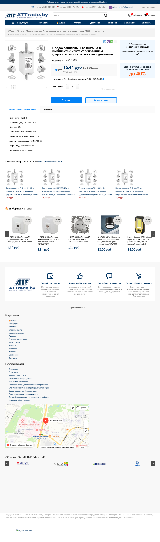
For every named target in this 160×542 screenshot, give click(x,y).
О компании (13, 355)
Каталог (21, 31)
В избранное (109, 89)
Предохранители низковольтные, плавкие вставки (63, 31)
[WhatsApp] (111, 41)
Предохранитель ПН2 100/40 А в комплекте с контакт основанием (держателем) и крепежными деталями (58, 191)
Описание (49, 110)
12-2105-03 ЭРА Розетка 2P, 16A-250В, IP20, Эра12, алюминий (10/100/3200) (79, 239)
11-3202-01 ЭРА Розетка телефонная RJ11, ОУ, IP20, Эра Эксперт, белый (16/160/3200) (49, 240)
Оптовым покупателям (18, 339)
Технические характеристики (22, 110)
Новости (12, 346)
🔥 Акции (12, 321)
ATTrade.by (12, 31)
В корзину (66, 100)
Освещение (13, 369)
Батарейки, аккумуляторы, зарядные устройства (29, 397)
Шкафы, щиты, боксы (17, 375)
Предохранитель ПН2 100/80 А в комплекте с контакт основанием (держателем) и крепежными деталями (132, 191)
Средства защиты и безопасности (23, 391)
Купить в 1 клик (101, 100)
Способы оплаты (15, 330)
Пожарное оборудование (19, 400)
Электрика (13, 372)
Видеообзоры (14, 342)
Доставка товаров (16, 333)
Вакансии (13, 349)
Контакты (13, 358)
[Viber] (108, 41)
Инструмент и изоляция (18, 382)
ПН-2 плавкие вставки (95, 31)
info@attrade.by (128, 7)
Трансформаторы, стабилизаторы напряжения (28, 385)
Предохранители (34, 31)
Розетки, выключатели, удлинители (23, 394)
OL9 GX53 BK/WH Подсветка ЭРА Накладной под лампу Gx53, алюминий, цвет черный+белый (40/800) (109, 240)
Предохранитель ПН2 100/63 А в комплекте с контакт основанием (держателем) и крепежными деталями (95, 191)
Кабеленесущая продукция (20, 378)
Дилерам (12, 336)
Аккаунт (12, 352)
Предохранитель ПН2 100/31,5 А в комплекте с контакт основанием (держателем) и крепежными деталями (22, 191)
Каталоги (12, 327)
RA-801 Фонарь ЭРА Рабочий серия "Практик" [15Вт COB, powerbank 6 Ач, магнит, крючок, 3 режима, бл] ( (140, 240)
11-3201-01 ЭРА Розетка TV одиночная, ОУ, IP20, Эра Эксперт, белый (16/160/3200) (20, 239)
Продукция (13, 324)
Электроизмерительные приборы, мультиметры (29, 388)
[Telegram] (104, 41)
